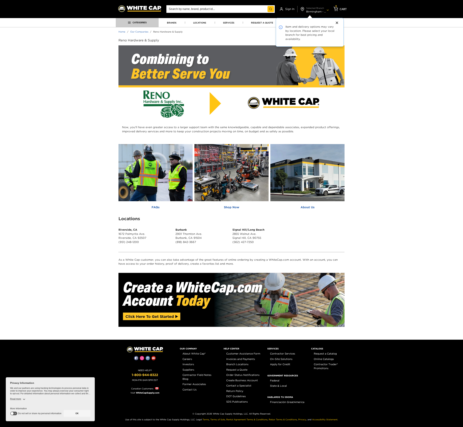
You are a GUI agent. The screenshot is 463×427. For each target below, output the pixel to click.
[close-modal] (336, 23)
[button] (188, 349)
